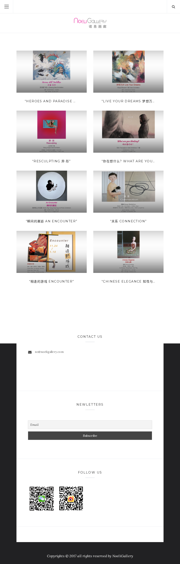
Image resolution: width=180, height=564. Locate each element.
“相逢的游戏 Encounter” (51, 281)
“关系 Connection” (128, 221)
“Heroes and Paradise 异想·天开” (51, 101)
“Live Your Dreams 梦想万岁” (128, 101)
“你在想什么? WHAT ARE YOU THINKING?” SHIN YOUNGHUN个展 (128, 161)
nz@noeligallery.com (49, 352)
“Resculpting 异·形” (51, 161)
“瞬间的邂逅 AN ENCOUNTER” (51, 221)
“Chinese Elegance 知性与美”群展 (128, 281)
